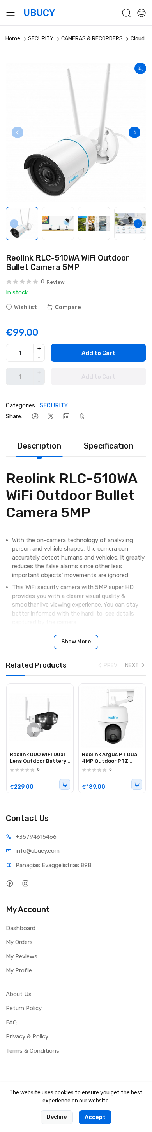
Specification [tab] (108, 445)
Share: (14, 416)
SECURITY (40, 38)
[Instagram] (25, 883)
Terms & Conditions (32, 1050)
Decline (57, 1117)
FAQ (11, 1022)
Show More (76, 641)
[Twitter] (50, 416)
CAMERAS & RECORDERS (92, 38)
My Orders (19, 942)
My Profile (19, 970)
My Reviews (21, 956)
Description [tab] (39, 445)
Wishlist (25, 307)
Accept (95, 1117)
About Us (19, 994)
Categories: (21, 405)
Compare (68, 307)
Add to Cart (98, 353)
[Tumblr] (81, 416)
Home (12, 38)
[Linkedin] (66, 416)
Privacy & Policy (27, 1036)
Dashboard (20, 928)
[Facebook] (35, 416)
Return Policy (24, 1008)
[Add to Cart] (64, 784)
